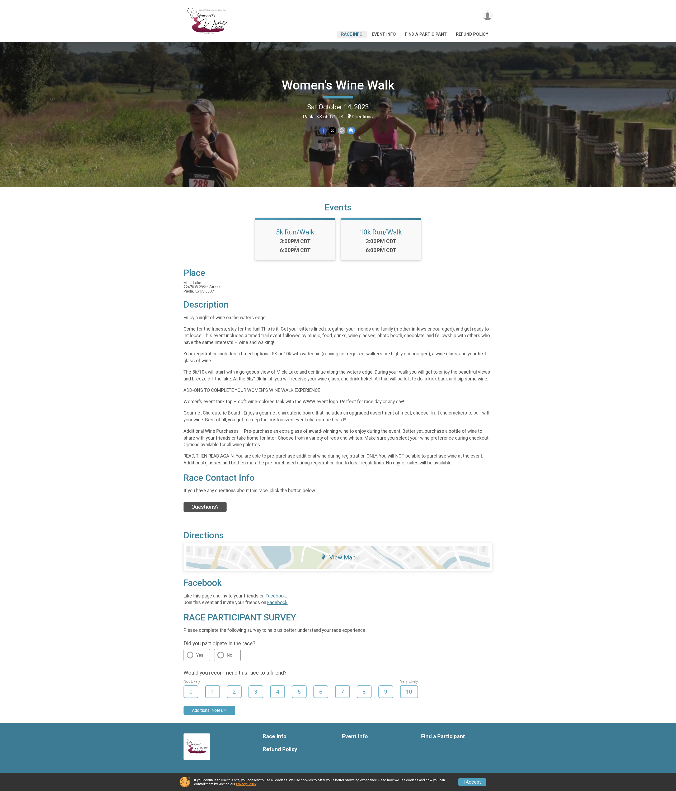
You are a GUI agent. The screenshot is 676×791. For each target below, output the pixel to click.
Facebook (276, 596)
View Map (342, 557)
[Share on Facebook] (323, 130)
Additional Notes (207, 710)
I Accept (472, 782)
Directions (362, 116)
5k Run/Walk (295, 232)
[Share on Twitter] (332, 130)
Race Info (352, 34)
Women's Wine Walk (338, 85)
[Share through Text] (351, 130)
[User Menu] (487, 15)
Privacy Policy (246, 784)
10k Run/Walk (381, 232)
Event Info (384, 34)
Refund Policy (472, 34)
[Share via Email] (341, 130)
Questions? (205, 507)
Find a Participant (426, 34)
